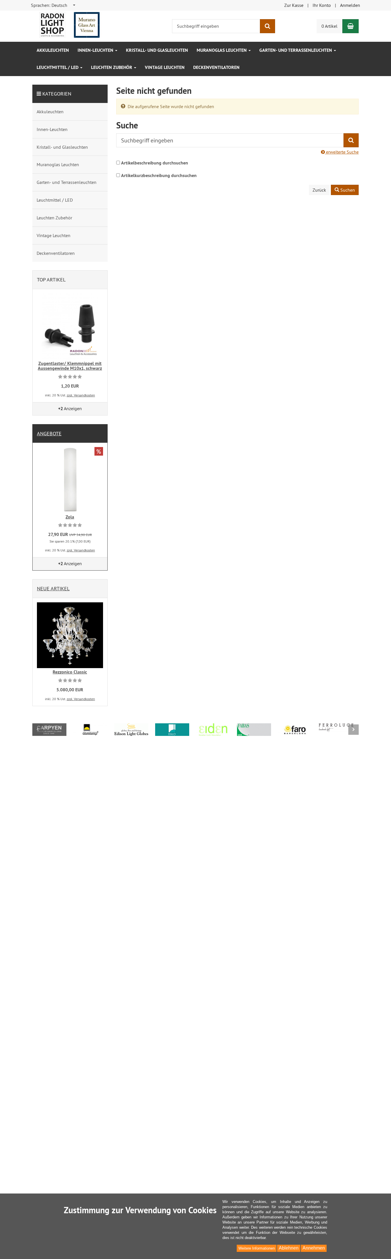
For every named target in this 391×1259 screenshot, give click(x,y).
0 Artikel (329, 26)
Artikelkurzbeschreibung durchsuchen (159, 175)
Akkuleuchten (53, 50)
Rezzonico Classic (70, 672)
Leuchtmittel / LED (58, 67)
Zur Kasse (293, 5)
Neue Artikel (53, 588)
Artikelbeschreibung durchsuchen (154, 163)
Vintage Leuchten (165, 67)
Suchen (347, 190)
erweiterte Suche (342, 152)
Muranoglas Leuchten (222, 50)
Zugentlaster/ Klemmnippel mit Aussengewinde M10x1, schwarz (70, 366)
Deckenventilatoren (216, 67)
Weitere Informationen (256, 1248)
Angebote (49, 433)
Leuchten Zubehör (112, 67)
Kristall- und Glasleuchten (157, 50)
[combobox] (53, 5)
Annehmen (314, 1248)
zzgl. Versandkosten (81, 395)
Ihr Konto (322, 5)
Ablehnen (289, 1248)
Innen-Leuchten (96, 50)
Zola (70, 517)
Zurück (319, 190)
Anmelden (350, 5)
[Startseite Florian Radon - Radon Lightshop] (69, 24)
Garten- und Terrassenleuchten (296, 50)
